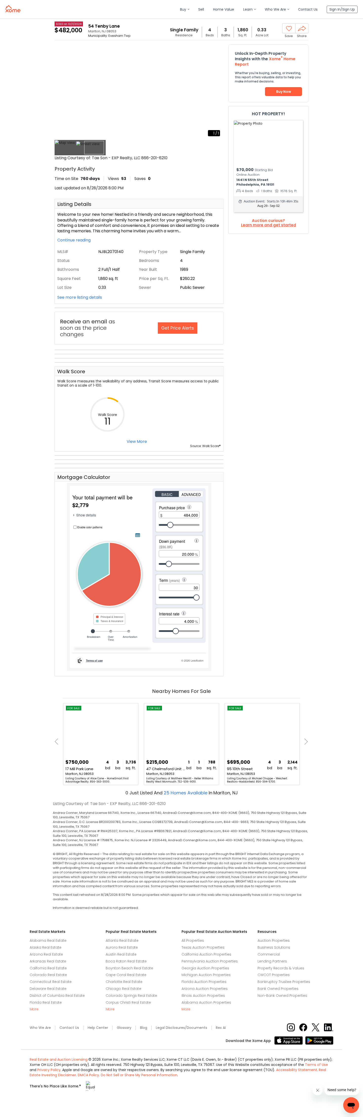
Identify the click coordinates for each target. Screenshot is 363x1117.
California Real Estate (48, 968)
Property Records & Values (281, 968)
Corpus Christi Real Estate (128, 1002)
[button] (184, 9)
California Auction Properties (206, 954)
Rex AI (221, 1028)
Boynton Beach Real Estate (129, 968)
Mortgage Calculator (83, 477)
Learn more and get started (268, 225)
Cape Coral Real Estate (126, 974)
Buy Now (283, 91)
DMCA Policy (88, 1075)
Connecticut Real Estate (51, 981)
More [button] (34, 1009)
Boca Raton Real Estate (126, 961)
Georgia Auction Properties (205, 968)
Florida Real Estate (46, 1002)
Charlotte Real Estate (124, 981)
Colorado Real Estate (48, 974)
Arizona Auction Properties (205, 988)
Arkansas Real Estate (48, 961)
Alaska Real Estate (45, 947)
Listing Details (74, 204)
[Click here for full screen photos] (217, 51)
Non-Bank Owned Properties (282, 995)
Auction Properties (274, 940)
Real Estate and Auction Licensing (58, 1059)
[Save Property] (288, 29)
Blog (143, 1028)
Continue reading (74, 240)
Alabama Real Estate (48, 940)
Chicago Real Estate (123, 988)
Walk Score (71, 371)
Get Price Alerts (177, 328)
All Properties (193, 940)
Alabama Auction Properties (206, 1002)
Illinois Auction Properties (203, 995)
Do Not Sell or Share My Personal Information (139, 1075)
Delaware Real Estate (48, 988)
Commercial (269, 954)
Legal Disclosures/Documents (181, 1028)
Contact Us (69, 1028)
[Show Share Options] (301, 28)
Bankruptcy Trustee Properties (284, 981)
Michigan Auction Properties (206, 974)
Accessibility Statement (296, 1069)
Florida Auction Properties (204, 981)
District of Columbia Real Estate (57, 995)
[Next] (305, 742)
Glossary (124, 1028)
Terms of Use (316, 1064)
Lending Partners (272, 961)
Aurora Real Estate (122, 947)
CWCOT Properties (274, 974)
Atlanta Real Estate (122, 940)
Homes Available (186, 793)
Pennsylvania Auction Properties (210, 961)
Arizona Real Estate (46, 954)
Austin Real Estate (121, 954)
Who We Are (40, 1028)
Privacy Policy (48, 1069)
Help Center (98, 1028)
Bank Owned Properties (278, 988)
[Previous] (58, 742)
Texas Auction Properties (203, 947)
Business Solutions (274, 947)
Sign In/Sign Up (342, 9)
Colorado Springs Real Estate (131, 995)
